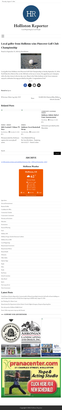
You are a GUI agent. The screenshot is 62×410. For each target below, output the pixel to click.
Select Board (4, 279)
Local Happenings (5, 242)
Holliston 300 (4, 233)
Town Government (5, 288)
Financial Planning (5, 227)
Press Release (24, 51)
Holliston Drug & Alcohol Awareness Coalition (12, 236)
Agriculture (4, 200)
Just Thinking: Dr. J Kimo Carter (9, 301)
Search (3, 151)
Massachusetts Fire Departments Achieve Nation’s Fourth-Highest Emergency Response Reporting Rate (26, 304)
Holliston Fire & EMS (6, 239)
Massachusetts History (6, 248)
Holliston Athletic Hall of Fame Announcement (50, 116)
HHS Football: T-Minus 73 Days (10, 128)
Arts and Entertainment (6, 203)
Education (3, 221)
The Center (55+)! (5, 285)
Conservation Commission (7, 215)
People (3, 125)
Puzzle (2, 270)
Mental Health (4, 251)
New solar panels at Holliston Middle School (11, 307)
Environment (4, 224)
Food (2, 230)
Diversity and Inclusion (6, 218)
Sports (9, 90)
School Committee (5, 276)
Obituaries (3, 254)
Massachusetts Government (7, 245)
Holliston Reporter (31, 25)
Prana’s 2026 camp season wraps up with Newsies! (13, 310)
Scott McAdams (25, 132)
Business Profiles (5, 206)
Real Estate (3, 273)
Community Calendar (48, 111)
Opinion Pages (4, 261)
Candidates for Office (6, 209)
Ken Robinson (4, 132)
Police (2, 267)
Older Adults (4, 258)
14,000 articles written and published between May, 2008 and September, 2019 (24, 162)
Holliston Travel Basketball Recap (30, 128)
